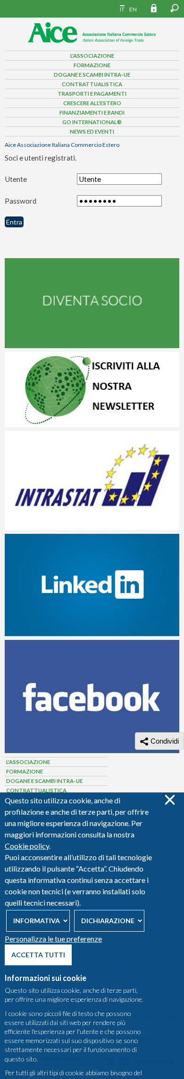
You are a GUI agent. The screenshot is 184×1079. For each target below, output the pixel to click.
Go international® (92, 122)
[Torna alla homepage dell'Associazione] (92, 45)
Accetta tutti (38, 955)
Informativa (36, 921)
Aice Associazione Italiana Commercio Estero (62, 144)
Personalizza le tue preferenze (53, 938)
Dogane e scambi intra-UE (92, 75)
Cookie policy (27, 845)
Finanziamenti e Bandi (92, 112)
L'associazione (92, 56)
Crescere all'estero (92, 103)
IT (122, 9)
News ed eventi (92, 131)
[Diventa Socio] (92, 346)
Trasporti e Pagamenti (92, 93)
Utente (16, 179)
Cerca (174, 8)
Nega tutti (170, 800)
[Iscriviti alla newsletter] (92, 425)
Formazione (92, 65)
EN (133, 9)
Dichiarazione (107, 921)
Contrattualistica (92, 84)
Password (20, 201)
